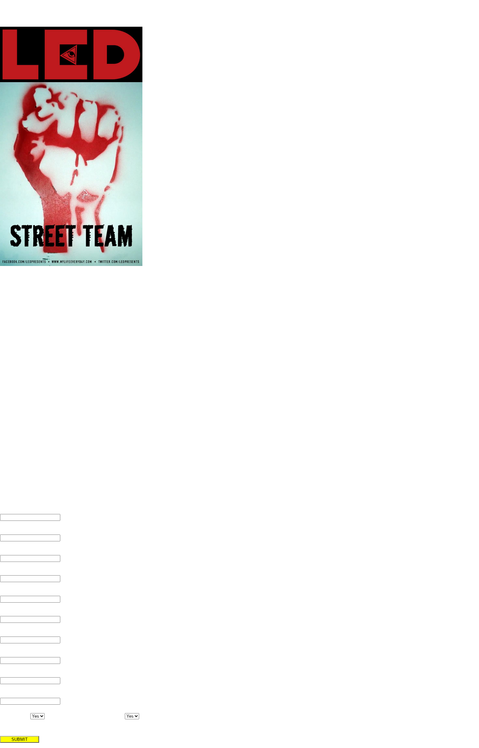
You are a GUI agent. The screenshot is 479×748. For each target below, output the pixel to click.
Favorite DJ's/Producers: (29, 693)
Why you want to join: (26, 673)
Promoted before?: (92, 720)
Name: (8, 509)
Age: (5, 550)
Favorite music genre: (26, 632)
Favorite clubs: (18, 611)
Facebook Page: (19, 571)
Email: (7, 530)
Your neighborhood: (25, 591)
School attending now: (27, 652)
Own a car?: (11, 720)
